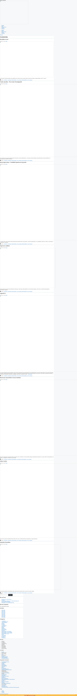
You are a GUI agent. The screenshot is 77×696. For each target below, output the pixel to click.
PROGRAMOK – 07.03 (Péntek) (6, 631)
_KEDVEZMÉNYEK (5, 621)
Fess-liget (3, 624)
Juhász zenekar (3, 461)
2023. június (3, 616)
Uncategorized (4, 636)
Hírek (2, 26)
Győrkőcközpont (4, 625)
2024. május (3, 615)
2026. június (3, 610)
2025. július (3, 611)
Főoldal (3, 25)
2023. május (3, 617)
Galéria (3, 27)
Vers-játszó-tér (4, 637)
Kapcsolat (3, 28)
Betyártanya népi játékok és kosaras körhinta (10, 377)
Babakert (3, 623)
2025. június (3, 612)
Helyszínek (3, 626)
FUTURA (3, 600)
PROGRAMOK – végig (5, 633)
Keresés (1, 593)
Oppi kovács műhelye (5, 245)
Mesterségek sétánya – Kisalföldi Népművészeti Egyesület (13, 162)
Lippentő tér (3, 293)
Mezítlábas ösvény (4, 39)
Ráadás (3, 634)
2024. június (3, 614)
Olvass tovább (30, 374)
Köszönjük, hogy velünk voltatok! (6, 599)
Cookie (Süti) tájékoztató (31, 695)
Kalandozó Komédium (5, 542)
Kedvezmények (4, 31)
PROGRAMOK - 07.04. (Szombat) (17, 160)
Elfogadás (26, 695)
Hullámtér (3, 628)
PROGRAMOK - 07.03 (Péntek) (16, 459)
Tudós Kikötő (4, 635)
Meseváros (3, 630)
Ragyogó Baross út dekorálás (6, 601)
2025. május (3, 613)
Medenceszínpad (4, 629)
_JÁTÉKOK (5, 160)
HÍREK (3, 627)
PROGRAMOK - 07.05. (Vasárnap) (27, 160)
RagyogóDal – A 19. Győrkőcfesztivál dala (8, 602)
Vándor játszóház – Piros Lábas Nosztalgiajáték (11, 81)
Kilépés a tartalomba (3, 0)
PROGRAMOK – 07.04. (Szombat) (7, 632)
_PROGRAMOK (4, 622)
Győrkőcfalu (9, 160)
